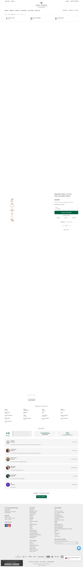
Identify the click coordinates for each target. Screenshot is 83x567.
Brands (12, 10)
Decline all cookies (8, 564)
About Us (31, 542)
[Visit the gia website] (25, 556)
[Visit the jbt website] (35, 556)
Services (37, 10)
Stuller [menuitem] (56, 534)
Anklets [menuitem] (31, 525)
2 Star (13, 434)
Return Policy (33, 547)
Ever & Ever (44, 410)
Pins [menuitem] (30, 522)
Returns (66, 217)
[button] (7, 1)
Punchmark (43, 565)
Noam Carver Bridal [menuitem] (58, 527)
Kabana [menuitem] (55, 521)
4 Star (13, 432)
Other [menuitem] (31, 527)
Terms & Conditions (34, 549)
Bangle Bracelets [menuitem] (33, 524)
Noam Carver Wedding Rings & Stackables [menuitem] (63, 528)
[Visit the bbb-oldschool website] (52, 556)
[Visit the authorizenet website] (62, 556)
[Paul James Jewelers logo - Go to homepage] (41, 5)
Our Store (31, 10)
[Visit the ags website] (18, 556)
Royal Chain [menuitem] (57, 514)
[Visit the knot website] (57, 556)
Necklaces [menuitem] (32, 509)
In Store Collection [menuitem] (58, 511)
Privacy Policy (33, 551)
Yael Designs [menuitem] (57, 536)
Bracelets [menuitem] (32, 517)
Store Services (33, 548)
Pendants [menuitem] (32, 518)
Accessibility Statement (50, 561)
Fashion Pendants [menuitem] (33, 531)
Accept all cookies (16, 564)
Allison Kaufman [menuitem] (58, 515)
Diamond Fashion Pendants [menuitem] (35, 534)
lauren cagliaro (13, 474)
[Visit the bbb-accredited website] (47, 556)
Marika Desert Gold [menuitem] (58, 524)
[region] (31, 210)
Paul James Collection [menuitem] (59, 512)
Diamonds (24, 10)
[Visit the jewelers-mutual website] (41, 556)
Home (5, 14)
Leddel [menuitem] (55, 522)
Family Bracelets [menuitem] (33, 530)
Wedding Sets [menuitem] (32, 537)
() (31, 431)
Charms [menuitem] (31, 528)
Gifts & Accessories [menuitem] (34, 521)
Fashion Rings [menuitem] (32, 514)
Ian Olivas (12, 440)
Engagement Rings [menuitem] (33, 511)
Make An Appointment (34, 545)
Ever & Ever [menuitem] (56, 518)
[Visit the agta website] (30, 556)
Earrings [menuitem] (31, 515)
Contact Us (32, 544)
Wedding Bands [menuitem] (33, 512)
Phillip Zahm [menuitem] (57, 533)
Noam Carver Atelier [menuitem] (58, 525)
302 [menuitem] (55, 509)
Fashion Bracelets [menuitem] (33, 536)
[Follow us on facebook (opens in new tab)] (6, 525)
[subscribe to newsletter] (76, 543)
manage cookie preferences (11, 562)
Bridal (7, 10)
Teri (11, 483)
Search (9, 19)
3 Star (13, 433)
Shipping (58, 217)
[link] (13, 1)
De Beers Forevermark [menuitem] (59, 517)
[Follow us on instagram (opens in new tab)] (9, 525)
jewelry (8, 14)
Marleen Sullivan (14, 457)
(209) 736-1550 (31, 400)
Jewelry (17, 10)
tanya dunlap (13, 466)
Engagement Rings (13, 14)
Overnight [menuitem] (56, 530)
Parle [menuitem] (55, 531)
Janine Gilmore (13, 449)
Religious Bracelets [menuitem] (34, 533)
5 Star (13, 431)
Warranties (74, 217)
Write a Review (41, 496)
